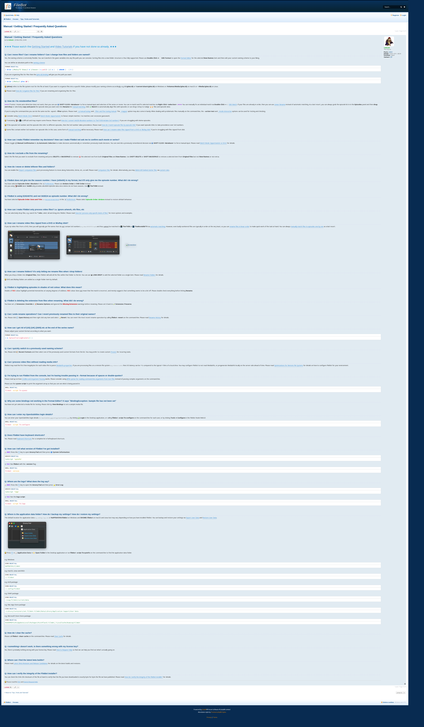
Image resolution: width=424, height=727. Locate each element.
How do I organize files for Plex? (28, 91)
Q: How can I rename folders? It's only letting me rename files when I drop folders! (43, 271)
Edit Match (233, 104)
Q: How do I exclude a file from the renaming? (26, 153)
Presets (113, 352)
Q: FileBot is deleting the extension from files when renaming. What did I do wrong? (44, 301)
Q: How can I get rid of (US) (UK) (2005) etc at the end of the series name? (39, 328)
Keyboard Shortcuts (24, 439)
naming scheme (39, 63)
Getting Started (41, 46)
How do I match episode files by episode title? (119, 125)
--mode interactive (225, 111)
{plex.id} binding (42, 74)
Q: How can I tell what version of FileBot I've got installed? (32, 449)
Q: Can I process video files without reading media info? (31, 362)
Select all (14, 66)
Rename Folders (149, 275)
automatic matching (157, 226)
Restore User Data (210, 518)
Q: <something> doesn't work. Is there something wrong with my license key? (41, 646)
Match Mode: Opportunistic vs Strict (213, 143)
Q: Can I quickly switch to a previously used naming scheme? (34, 348)
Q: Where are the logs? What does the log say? (27, 481)
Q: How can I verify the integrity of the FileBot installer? (31, 673)
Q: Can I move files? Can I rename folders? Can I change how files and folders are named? (47, 55)
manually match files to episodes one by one (307, 226)
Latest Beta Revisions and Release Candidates (31, 663)
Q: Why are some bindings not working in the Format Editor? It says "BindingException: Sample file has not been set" (60, 401)
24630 (390, 52)
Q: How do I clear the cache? (18, 633)
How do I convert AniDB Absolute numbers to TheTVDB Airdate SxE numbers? (90, 120)
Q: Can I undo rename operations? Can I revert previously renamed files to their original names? (50, 314)
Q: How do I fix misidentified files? (21, 101)
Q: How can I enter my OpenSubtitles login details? (29, 414)
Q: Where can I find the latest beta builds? (24, 660)
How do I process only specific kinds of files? (91, 213)
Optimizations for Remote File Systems (288, 365)
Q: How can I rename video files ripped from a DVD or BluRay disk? (36, 223)
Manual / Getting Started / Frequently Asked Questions (35, 26)
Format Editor (186, 58)
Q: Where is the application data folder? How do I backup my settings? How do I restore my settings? (52, 514)
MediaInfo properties (64, 365)
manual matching (79, 107)
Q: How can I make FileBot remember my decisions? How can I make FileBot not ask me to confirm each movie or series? (62, 140)
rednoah (387, 48)
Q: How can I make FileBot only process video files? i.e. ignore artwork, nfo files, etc (44, 209)
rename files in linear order (239, 226)
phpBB (204, 709)
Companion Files (104, 170)
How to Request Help (64, 650)
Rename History (155, 317)
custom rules (164, 170)
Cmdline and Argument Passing (33, 379)
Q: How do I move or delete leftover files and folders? (30, 167)
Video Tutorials (63, 46)
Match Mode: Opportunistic (50, 116)
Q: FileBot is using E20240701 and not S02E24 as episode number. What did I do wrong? (46, 196)
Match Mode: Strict (25, 116)
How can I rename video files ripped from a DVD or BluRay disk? (127, 130)
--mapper (123, 111)
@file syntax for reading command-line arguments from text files (91, 379)
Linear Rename (279, 104)
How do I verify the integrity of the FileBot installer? (144, 677)
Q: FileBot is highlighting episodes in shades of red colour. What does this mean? (43, 287)
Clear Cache (58, 636)
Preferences (49, 184)
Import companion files (27, 170)
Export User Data (192, 518)
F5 (19, 452)
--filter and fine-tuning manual (105, 111)
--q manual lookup (84, 111)
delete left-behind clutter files (146, 170)
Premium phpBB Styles (218, 712)
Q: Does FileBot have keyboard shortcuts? (25, 435)
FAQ (19, 682)
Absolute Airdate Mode (52, 199)
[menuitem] (16, 15)
